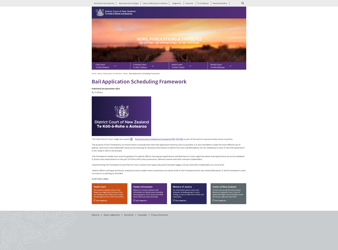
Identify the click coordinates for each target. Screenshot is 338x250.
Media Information (220, 3)
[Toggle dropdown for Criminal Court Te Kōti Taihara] (153, 66)
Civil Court (102, 66)
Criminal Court (140, 66)
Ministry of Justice (182, 186)
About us (96, 215)
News (125, 73)
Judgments (176, 3)
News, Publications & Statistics (155, 3)
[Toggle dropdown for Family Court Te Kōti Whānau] (230, 66)
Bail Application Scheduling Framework (159, 139)
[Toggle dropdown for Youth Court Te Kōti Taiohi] (190, 66)
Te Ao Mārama (203, 3)
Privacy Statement (159, 215)
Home (94, 73)
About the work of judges (129, 3)
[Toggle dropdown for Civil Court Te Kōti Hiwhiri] (115, 66)
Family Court (217, 66)
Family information (142, 186)
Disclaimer (129, 215)
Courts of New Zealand (224, 186)
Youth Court (178, 66)
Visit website (101, 200)
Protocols (189, 3)
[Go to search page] (242, 3)
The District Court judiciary (104, 3)
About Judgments (112, 215)
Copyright (142, 215)
